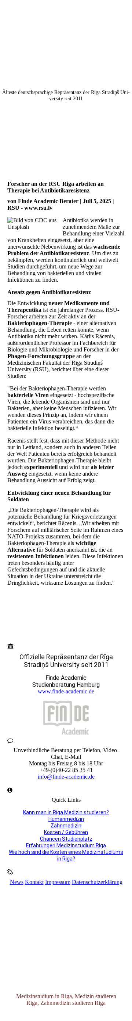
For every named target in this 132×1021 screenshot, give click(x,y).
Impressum (57, 882)
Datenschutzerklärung (97, 882)
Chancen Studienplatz (66, 839)
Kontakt (34, 882)
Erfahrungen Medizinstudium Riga (66, 845)
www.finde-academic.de (66, 691)
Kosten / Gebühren (66, 832)
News (16, 882)
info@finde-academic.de (66, 776)
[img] (66, 27)
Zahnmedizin (66, 826)
